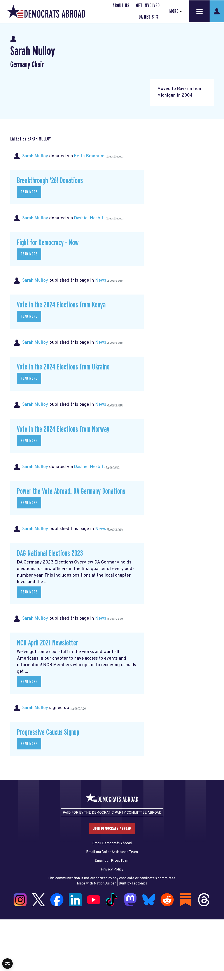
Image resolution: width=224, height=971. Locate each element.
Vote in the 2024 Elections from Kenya (61, 305)
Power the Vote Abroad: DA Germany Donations (71, 491)
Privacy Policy (112, 869)
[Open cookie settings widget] (7, 963)
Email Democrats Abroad (112, 843)
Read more (29, 192)
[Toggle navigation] (199, 11)
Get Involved (148, 5)
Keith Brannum (89, 156)
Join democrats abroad (112, 828)
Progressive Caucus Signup (48, 732)
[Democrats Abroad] (46, 11)
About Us (121, 5)
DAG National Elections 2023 (50, 553)
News (100, 280)
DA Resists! (149, 17)
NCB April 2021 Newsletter (47, 643)
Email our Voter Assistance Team (112, 852)
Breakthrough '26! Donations (50, 181)
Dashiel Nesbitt (89, 218)
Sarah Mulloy (35, 156)
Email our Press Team (112, 861)
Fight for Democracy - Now (48, 243)
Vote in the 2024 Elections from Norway (63, 429)
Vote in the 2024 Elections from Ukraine (63, 367)
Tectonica (139, 883)
